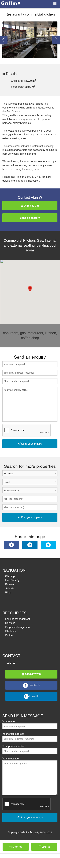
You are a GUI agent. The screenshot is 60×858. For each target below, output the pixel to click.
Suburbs (10, 588)
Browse (9, 584)
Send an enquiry (30, 218)
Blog (8, 592)
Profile (9, 635)
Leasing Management (17, 619)
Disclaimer (11, 631)
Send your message (31, 817)
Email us (45, 846)
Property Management (17, 627)
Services (10, 623)
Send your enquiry (31, 444)
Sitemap (10, 576)
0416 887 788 (31, 205)
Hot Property (12, 580)
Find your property (31, 517)
